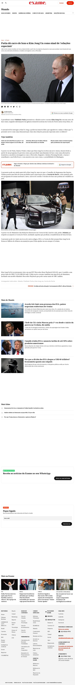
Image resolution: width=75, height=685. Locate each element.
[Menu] (2, 3)
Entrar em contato (63, 629)
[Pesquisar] (6, 3)
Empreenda (51, 643)
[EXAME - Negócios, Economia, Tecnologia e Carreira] (37, 3)
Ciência (14, 635)
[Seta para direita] (71, 13)
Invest (3, 649)
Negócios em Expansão (36, 673)
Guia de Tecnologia (24, 621)
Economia (4, 634)
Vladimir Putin (28, 281)
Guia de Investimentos (25, 626)
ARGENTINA (48, 13)
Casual (13, 614)
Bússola (35, 628)
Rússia (20, 281)
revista (50, 616)
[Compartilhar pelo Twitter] (14, 107)
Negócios (3, 652)
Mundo (5, 9)
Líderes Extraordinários (37, 644)
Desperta (50, 628)
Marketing (14, 617)
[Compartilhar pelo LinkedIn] (8, 107)
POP (13, 638)
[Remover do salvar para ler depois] (20, 107)
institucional (9, 682)
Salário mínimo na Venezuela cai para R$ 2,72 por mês (19, 412)
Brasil (2, 628)
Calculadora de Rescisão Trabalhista (25, 641)
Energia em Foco (37, 636)
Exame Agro (14, 623)
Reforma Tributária (36, 617)
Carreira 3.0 (51, 625)
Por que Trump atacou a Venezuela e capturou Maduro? (20, 417)
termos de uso (17, 682)
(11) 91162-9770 (66, 631)
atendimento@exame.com (65, 638)
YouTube (60, 614)
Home (2, 40)
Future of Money (14, 631)
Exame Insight (3, 641)
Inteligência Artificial (4, 645)
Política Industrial (36, 654)
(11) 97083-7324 (66, 656)
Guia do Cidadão (23, 617)
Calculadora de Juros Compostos (25, 648)
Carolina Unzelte (8, 111)
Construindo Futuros (36, 632)
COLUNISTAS (4, 655)
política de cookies (27, 682)
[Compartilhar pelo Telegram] (11, 107)
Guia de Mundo (5, 13)
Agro (49, 640)
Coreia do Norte (49, 281)
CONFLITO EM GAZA (38, 13)
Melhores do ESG (36, 669)
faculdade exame (50, 611)
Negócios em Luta (36, 649)
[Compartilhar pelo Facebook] (5, 107)
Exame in (50, 622)
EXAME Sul (36, 625)
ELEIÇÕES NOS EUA (59, 13)
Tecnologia (15, 627)
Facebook (61, 622)
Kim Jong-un (39, 281)
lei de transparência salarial (54, 682)
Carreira (3, 631)
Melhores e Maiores (36, 664)
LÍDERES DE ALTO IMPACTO (4, 623)
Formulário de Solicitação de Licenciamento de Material (65, 648)
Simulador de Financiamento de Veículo (25, 654)
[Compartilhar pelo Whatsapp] (2, 107)
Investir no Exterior (36, 640)
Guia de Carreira (23, 631)
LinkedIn (60, 617)
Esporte (14, 619)
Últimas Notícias (3, 618)
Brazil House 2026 (36, 621)
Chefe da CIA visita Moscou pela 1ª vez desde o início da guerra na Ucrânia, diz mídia (12, 142)
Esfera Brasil (66, 591)
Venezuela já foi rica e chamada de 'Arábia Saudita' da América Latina (23, 408)
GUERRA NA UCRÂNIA (25, 13)
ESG (2, 637)
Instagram (61, 619)
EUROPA (14, 13)
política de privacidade (39, 682)
